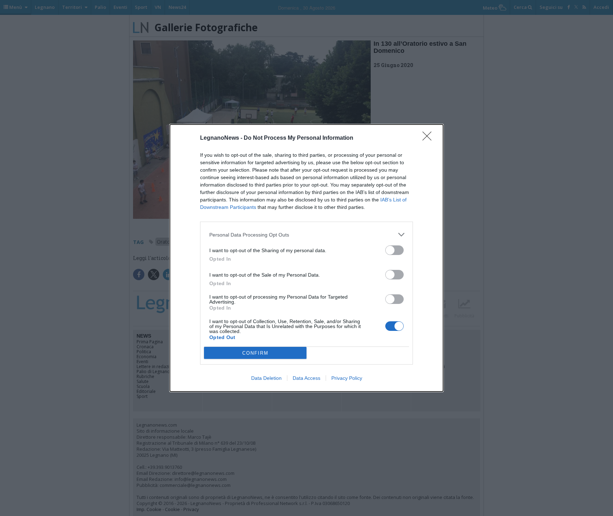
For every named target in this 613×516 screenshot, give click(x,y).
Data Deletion (266, 378)
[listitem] (306, 234)
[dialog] (306, 258)
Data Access (306, 378)
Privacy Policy (346, 378)
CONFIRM (255, 353)
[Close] (429, 138)
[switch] (394, 250)
